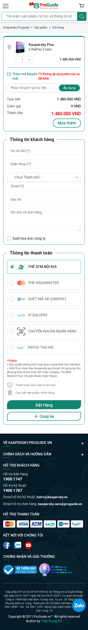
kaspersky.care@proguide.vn (60, 504)
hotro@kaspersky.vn (52, 497)
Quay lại (46, 416)
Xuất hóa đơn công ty (29, 238)
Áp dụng (69, 88)
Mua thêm (67, 123)
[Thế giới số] (56, 569)
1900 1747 (12, 479)
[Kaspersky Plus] (20, 47)
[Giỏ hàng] (81, 5)
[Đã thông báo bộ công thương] (20, 570)
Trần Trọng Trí (51, 621)
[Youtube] (17, 545)
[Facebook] (6, 545)
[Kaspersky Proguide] (44, 6)
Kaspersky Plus (41, 45)
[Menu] (5, 5)
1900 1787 (12, 490)
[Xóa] (9, 47)
